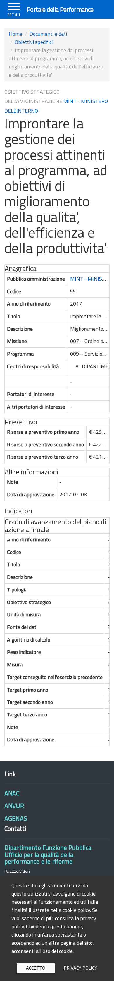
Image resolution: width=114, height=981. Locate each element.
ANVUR (14, 805)
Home (15, 34)
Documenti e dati (48, 34)
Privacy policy (80, 967)
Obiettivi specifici (34, 42)
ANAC (12, 793)
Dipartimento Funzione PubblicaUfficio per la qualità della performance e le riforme (47, 854)
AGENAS (15, 818)
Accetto (35, 967)
